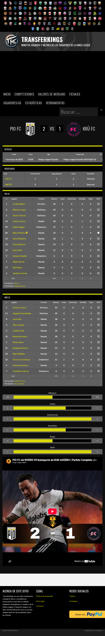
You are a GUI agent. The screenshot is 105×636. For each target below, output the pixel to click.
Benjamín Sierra (20, 348)
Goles (62, 199)
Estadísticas (33, 102)
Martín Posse (20, 381)
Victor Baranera (20, 365)
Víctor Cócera (19, 307)
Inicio (7, 94)
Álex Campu (18, 325)
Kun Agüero (19, 384)
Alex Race (17, 267)
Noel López (18, 342)
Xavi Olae (17, 250)
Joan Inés (17, 319)
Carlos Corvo (19, 221)
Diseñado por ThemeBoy (94, 630)
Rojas (91, 199)
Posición (41, 199)
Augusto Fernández (22, 313)
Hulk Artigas (19, 227)
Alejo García (18, 261)
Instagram (73, 601)
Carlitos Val (18, 330)
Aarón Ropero (19, 238)
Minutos (54, 199)
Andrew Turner (20, 273)
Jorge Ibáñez (19, 204)
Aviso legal (40, 601)
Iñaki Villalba (19, 353)
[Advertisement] (52, 70)
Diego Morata (20, 286)
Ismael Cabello (20, 256)
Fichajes (74, 94)
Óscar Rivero (19, 244)
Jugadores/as (12, 102)
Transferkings (42, 39)
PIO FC (8, 178)
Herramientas (55, 102)
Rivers (16, 283)
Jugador (14, 199)
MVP (98, 199)
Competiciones (24, 94)
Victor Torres (19, 215)
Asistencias (72, 199)
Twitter (72, 596)
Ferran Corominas (21, 359)
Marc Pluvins (19, 233)
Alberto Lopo (19, 209)
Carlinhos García (21, 371)
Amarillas (82, 199)
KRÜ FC (8, 184)
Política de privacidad (44, 596)
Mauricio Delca (20, 336)
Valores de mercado (51, 94)
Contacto (40, 606)
